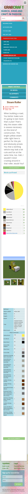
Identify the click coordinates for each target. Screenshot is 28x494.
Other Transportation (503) (11, 58)
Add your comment (14, 438)
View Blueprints (14, 168)
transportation (18, 320)
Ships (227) (6, 44)
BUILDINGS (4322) (7, 23)
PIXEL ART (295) (7, 34)
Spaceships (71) (8, 60)
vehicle (16, 322)
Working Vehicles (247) (10, 55)
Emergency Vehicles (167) (10, 47)
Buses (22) (6, 52)
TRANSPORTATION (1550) (9, 38)
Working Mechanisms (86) (10, 64)
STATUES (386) (7, 31)
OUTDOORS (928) (7, 27)
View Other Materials (11, 233)
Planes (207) (7, 50)
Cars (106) (6, 41)
